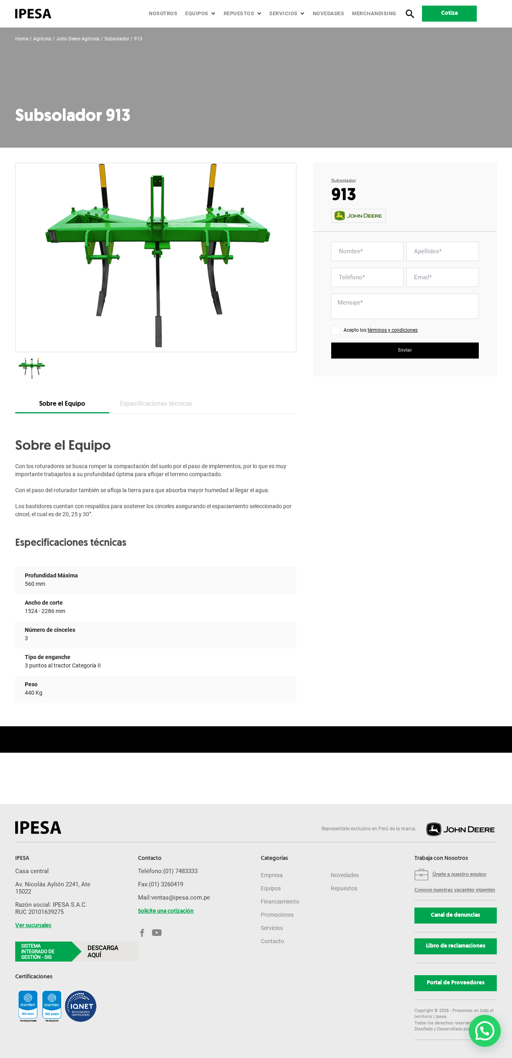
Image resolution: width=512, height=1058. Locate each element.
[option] (155, 257)
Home (21, 39)
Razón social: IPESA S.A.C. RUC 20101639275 (51, 908)
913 (138, 39)
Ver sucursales (33, 926)
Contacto (272, 941)
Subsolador (116, 39)
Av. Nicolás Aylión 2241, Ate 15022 (52, 888)
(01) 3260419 (166, 884)
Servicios (283, 13)
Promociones (277, 915)
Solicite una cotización (166, 911)
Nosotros (163, 13)
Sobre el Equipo (62, 404)
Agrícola (42, 39)
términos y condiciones (393, 330)
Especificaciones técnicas (156, 404)
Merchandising (374, 13)
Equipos (196, 13)
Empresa (272, 875)
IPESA (22, 859)
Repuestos (239, 13)
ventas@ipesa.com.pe (180, 897)
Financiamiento (280, 901)
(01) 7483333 (180, 871)
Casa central (32, 871)
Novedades (328, 13)
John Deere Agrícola (78, 39)
